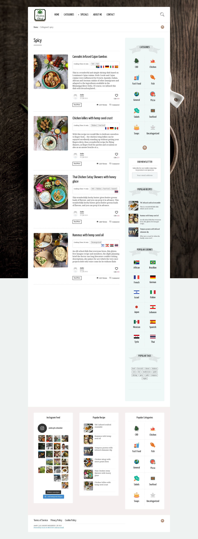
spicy (141, 375)
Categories (69, 14)
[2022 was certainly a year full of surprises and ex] (57, 454)
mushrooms (147, 372)
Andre (82, 95)
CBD (92, 64)
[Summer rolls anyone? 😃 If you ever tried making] (57, 446)
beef (133, 368)
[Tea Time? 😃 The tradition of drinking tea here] (65, 462)
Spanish (152, 327)
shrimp (134, 375)
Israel (136, 297)
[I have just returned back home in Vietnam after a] (49, 462)
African (136, 267)
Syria (137, 342)
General (114, 189)
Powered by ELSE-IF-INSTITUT (44, 527)
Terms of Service (41, 520)
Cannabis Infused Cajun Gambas (90, 56)
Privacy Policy (56, 520)
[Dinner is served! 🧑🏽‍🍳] (41, 446)
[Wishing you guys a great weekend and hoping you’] (65, 469)
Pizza (153, 100)
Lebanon (152, 312)
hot (139, 372)
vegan (145, 378)
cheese (147, 368)
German (153, 282)
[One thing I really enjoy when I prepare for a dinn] (65, 438)
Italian (152, 297)
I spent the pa (57, 475)
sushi (147, 375)
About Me (97, 14)
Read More (77, 105)
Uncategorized (96, 242)
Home (56, 14)
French (136, 282)
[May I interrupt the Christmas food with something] (65, 454)
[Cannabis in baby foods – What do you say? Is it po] (41, 438)
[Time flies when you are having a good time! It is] (57, 438)
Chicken (94, 125)
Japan (136, 312)
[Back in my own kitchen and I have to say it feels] (49, 438)
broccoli (140, 368)
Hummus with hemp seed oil (88, 235)
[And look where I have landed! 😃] (57, 469)
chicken (154, 368)
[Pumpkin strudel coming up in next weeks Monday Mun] (65, 485)
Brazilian (152, 267)
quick (155, 372)
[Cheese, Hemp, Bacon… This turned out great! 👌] (49, 469)
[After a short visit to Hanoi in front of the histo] (65, 446)
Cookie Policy (70, 520)
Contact (111, 14)
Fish (97, 64)
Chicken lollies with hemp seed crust (93, 118)
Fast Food (102, 125)
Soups (136, 133)
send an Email (59, 527)
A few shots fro (40, 451)
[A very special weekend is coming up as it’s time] (49, 454)
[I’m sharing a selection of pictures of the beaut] (49, 446)
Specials (84, 14)
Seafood (152, 117)
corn (134, 372)
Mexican (136, 327)
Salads (136, 117)
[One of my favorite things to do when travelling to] (57, 462)
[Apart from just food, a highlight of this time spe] (41, 469)
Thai (153, 342)
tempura (154, 375)
